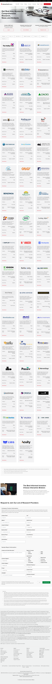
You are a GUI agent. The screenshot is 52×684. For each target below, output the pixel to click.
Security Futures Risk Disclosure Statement (8, 632)
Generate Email (46, 582)
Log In (41, 4)
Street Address (4, 539)
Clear (39, 582)
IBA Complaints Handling (45, 665)
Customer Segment (5, 558)
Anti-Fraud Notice (5, 665)
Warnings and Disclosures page (19, 628)
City (27, 515)
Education (34, 4)
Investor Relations (29, 653)
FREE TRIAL (36, 0)
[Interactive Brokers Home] (6, 4)
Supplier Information (17, 659)
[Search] (38, 4)
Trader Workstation (3, 658)
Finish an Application (4, 652)
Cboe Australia (26, 674)
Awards (28, 649)
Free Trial (2, 654)
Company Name (4, 515)
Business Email (4, 529)
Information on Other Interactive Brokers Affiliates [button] (26, 679)
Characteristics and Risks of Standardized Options (36, 626)
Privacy (24, 667)
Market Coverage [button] (27, 36)
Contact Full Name (5, 525)
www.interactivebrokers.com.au (27, 676)
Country (28, 525)
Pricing (22, 4)
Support (48, 0)
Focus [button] (10, 36)
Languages (4, 572)
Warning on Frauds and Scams (27, 665)
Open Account (47, 4)
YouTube (42, 657)
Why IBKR (17, 4)
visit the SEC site (21, 635)
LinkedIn (42, 653)
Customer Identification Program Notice (15, 665)
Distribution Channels (30, 574)
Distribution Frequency (31, 564)
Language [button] (43, 36)
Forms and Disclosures (36, 665)
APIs (1, 662)
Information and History (30, 652)
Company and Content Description (8, 550)
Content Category (5, 563)
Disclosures (36, 639)
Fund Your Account (17, 649)
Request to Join (43, 29)
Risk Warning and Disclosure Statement (24, 633)
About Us (44, 0)
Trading (25, 4)
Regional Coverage (30, 550)
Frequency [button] (4, 38)
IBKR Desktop (3, 659)
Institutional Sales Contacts (18, 653)
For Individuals (4, 0)
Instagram (42, 652)
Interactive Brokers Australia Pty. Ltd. (26, 671)
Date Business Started (31, 529)
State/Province (29, 520)
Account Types (3, 653)
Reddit (42, 654)
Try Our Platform (26, 29)
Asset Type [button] (18, 36)
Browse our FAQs (16, 654)
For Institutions (10, 0)
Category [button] (3, 36)
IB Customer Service (24, 627)
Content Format (29, 569)
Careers (40, 0)
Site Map (27, 667)
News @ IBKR (29, 654)
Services (29, 4)
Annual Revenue (30, 534)
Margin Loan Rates (37, 629)
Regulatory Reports (30, 657)
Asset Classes (29, 556)
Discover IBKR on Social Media (44, 649)
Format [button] (35, 36)
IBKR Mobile (2, 660)
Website (3, 520)
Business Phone (4, 534)
